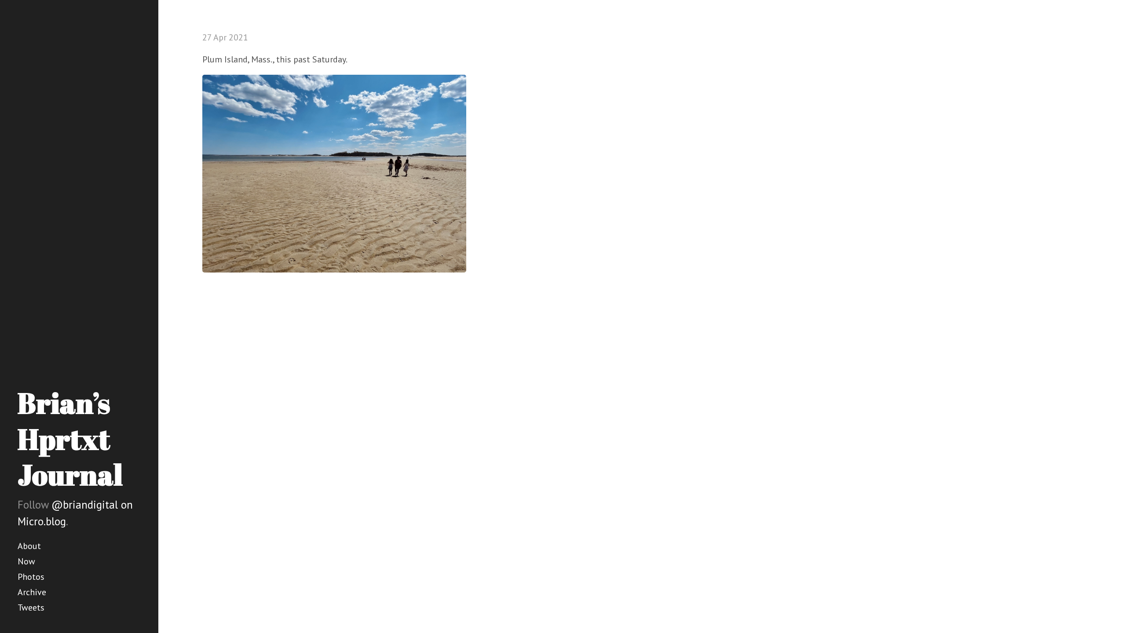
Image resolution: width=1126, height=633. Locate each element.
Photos (31, 576)
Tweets (31, 607)
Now (26, 561)
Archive (32, 592)
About (29, 546)
